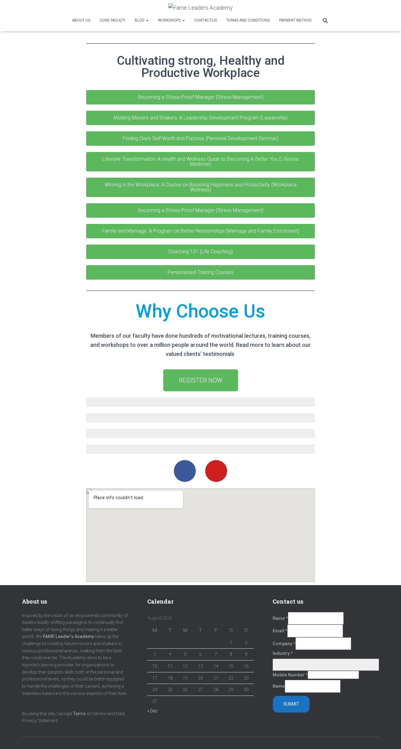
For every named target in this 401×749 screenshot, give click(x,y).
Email (280, 630)
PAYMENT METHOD (295, 20)
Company (284, 643)
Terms (79, 713)
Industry (283, 653)
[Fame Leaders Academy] (200, 8)
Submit (291, 703)
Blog (140, 20)
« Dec (152, 710)
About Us (81, 20)
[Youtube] (216, 471)
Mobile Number (290, 674)
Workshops (170, 20)
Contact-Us (205, 20)
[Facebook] (185, 471)
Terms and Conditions (248, 20)
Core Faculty (112, 20)
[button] (200, 97)
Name (280, 618)
